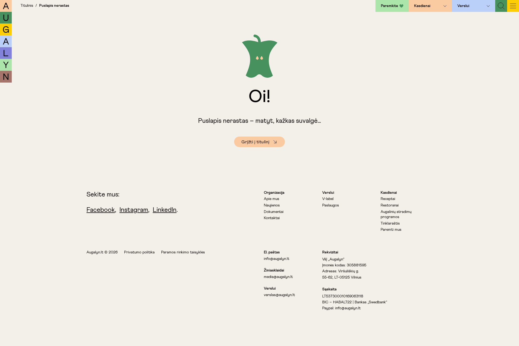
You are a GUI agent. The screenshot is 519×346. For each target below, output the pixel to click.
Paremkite (389, 6)
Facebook (100, 210)
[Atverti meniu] (445, 6)
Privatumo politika (139, 252)
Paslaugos (330, 205)
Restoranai (390, 205)
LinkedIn (165, 210)
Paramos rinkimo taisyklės (183, 252)
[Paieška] (501, 6)
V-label (328, 199)
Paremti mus (391, 230)
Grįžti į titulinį (255, 142)
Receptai (388, 199)
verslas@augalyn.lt (279, 295)
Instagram (133, 210)
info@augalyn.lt (276, 259)
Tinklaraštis (390, 223)
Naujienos (272, 205)
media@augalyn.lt (278, 277)
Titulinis (27, 6)
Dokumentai (274, 212)
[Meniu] (513, 6)
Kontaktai (272, 218)
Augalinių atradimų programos (396, 214)
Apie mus (271, 199)
